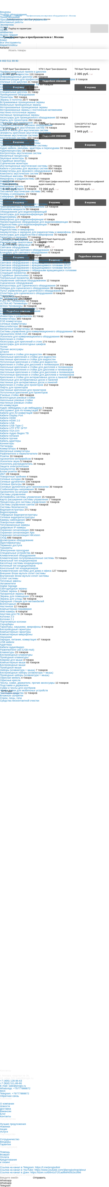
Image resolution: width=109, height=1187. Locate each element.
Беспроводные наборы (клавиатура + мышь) (26, 672)
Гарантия (5, 1144)
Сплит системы (9, 578)
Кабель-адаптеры (10, 441)
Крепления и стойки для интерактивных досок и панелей (34, 377)
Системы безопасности (14, 507)
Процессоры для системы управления (23, 502)
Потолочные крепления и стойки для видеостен (28, 362)
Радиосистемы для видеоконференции (23, 224)
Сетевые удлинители (12, 481)
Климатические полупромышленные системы (27, 558)
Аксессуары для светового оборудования (25, 250)
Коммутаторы (8, 318)
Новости (5, 1106)
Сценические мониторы (14, 163)
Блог (3, 1113)
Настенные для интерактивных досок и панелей (28, 382)
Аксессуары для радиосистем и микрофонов (26, 234)
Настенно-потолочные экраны (18, 112)
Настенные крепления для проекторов (23, 390)
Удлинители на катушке (14, 491)
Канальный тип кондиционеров (18, 560)
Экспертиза (7, 24)
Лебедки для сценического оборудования (25, 288)
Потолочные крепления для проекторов (24, 392)
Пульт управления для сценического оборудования (31, 290)
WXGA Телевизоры (11, 306)
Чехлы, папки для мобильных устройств (24, 690)
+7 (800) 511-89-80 (11, 1083)
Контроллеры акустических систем (20, 153)
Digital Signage (8, 586)
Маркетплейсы (8, 45)
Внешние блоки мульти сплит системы (23, 573)
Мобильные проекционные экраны (20, 104)
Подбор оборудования (13, 14)
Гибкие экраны (8, 591)
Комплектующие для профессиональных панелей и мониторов (38, 79)
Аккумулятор (7, 469)
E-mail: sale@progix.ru (13, 1085)
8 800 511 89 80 (9, 60)
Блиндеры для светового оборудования (24, 252)
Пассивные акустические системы (20, 143)
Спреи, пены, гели (11, 698)
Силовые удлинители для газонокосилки (24, 486)
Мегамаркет (7, 37)
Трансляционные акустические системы (23, 145)
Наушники (6, 637)
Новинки (5, 1126)
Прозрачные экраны (12, 593)
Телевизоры (7, 295)
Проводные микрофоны (14, 239)
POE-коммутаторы (11, 321)
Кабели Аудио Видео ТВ (14, 433)
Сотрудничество (9, 1139)
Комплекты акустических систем (19, 173)
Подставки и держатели (14, 685)
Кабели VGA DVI (9, 430)
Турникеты (6, 547)
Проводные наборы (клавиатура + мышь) (24, 675)
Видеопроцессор (10, 313)
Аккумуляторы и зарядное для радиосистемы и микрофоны (35, 232)
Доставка (5, 1108)
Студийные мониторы (13, 160)
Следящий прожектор (13, 272)
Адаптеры (6, 644)
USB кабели (7, 642)
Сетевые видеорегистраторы (17, 517)
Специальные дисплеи (13, 92)
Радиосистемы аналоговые (16, 242)
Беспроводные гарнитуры (15, 629)
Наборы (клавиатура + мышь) (17, 670)
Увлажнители (8, 583)
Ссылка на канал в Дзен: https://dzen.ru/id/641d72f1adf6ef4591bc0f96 (40, 1172)
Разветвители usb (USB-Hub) (17, 649)
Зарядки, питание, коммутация (18, 639)
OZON (3, 29)
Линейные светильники (14, 255)
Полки (3, 346)
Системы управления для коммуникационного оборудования (36, 331)
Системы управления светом (17, 504)
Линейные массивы (11, 176)
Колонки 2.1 (7, 619)
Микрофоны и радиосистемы (17, 178)
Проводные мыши (10, 667)
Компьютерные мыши (13, 662)
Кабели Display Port (11, 415)
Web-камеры (7, 611)
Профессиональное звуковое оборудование (26, 125)
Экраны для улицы (11, 598)
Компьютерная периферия (16, 609)
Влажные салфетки (11, 695)
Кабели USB (7, 423)
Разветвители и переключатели (18, 453)
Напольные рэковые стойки (16, 400)
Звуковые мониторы (12, 158)
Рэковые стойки (9, 395)
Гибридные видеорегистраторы (18, 514)
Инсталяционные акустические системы (24, 166)
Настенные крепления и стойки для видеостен (28, 359)
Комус (3, 40)
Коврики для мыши (11, 660)
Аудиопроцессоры (11, 150)
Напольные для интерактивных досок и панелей (29, 379)
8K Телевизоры (9, 298)
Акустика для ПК (10, 614)
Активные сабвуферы (13, 199)
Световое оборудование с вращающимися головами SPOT (35, 265)
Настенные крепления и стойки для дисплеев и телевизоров (36, 369)
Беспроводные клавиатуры (16, 654)
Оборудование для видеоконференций (23, 211)
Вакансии (5, 1111)
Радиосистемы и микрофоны (17, 229)
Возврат (5, 1154)
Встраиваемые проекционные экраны (22, 102)
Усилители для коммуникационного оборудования (30, 336)
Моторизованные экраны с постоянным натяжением (31, 110)
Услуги (4, 27)
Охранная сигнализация (14, 530)
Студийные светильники (14, 275)
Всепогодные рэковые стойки (17, 397)
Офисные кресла (10, 680)
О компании (7, 1103)
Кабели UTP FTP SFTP (13, 428)
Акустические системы (13, 138)
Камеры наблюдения (12, 519)
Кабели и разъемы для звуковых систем (24, 168)
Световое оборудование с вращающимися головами (31, 260)
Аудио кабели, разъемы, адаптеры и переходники (29, 148)
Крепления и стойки (12, 339)
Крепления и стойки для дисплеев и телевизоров (29, 364)
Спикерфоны (7, 227)
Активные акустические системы (19, 140)
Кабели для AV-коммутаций (16, 413)
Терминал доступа (11, 545)
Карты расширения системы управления (24, 499)
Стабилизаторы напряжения (17, 489)
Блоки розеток (8, 471)
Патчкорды (6, 446)
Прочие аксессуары (11, 349)
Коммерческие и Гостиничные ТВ (19, 84)
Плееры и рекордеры (12, 194)
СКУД (3, 537)
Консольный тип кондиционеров (19, 568)
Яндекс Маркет (9, 35)
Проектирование (10, 17)
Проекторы (6, 97)
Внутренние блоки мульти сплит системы (24, 575)
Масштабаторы (9, 326)
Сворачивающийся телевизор (18, 308)
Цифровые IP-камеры (13, 527)
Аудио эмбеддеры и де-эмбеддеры (21, 407)
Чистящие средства (12, 693)
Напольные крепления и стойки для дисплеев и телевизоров (36, 367)
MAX (3, 1091)
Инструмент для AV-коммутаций (19, 410)
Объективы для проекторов (16, 122)
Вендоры (5, 12)
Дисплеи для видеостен (14, 74)
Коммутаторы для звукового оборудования (25, 171)
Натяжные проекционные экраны (19, 115)
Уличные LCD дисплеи (13, 81)
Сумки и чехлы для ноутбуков (17, 688)
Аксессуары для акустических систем (22, 127)
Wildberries (6, 32)
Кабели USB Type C (11, 425)
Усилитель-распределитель (16, 463)
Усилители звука (10, 461)
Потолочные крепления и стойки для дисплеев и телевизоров (37, 374)
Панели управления (12, 188)
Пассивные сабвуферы (14, 201)
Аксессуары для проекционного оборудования (28, 117)
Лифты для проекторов (14, 387)
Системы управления (13, 494)
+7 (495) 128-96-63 (11, 1080)
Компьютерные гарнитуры (15, 631)
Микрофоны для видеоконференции (22, 219)
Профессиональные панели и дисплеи (23, 71)
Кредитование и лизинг (8, 1161)
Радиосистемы (8, 183)
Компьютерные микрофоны (16, 634)
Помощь (5, 1152)
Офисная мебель (10, 677)
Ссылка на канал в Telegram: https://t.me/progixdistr (30, 1167)
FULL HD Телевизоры (13, 300)
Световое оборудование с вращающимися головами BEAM (35, 262)
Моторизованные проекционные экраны (24, 107)
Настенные (6, 606)
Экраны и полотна (11, 99)
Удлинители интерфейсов (15, 458)
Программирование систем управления (23, 19)
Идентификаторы (10, 542)
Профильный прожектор (14, 257)
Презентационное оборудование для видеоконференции (34, 222)
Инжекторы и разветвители (16, 316)
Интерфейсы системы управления (20, 497)
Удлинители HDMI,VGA (13, 334)
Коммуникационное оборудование (20, 311)
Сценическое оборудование (16, 283)
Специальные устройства (15, 553)
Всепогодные (8, 603)
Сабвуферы (7, 196)
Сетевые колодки (10, 479)
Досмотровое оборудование (16, 540)
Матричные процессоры (14, 155)
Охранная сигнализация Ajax (17, 532)
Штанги (4, 351)
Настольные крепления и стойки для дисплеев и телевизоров (37, 372)
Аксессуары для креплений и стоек (21, 341)
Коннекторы (7, 443)
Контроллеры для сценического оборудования (27, 285)
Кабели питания (9, 435)
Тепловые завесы (10, 581)
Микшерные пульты (11, 186)
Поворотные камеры (12, 522)
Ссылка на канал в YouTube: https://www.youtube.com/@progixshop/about (43, 1169)
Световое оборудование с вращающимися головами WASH (35, 267)
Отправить (39, 1177)
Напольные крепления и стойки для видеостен (28, 356)
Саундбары (7, 624)
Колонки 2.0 (7, 616)
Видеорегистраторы (12, 509)
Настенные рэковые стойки (16, 402)
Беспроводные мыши (12, 665)
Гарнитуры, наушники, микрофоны (20, 626)
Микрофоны (7, 181)
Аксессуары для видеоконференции (21, 214)
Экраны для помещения (14, 596)
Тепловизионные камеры (15, 525)
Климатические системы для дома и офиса (25, 570)
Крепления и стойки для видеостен (21, 354)
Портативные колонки (13, 621)
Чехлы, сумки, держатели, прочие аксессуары (27, 682)
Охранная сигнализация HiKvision (20, 535)
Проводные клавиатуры (14, 657)
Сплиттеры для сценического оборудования (26, 293)
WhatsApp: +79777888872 (15, 1088)
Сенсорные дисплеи (12, 87)
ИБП (2, 474)
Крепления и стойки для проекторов (21, 385)
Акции (3, 1129)
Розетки (4, 456)
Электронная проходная (14, 550)
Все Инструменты (10, 42)
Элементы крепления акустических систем (25, 132)
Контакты (5, 1116)
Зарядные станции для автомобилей (22, 601)
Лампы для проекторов (14, 120)
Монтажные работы (11, 22)
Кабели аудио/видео (12, 647)
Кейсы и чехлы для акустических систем (24, 130)
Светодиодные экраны (13, 588)
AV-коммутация (9, 405)
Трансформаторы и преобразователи (22, 206)
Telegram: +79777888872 (14, 1093)
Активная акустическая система (19, 135)
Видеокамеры (8, 216)
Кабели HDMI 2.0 (10, 420)
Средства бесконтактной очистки (19, 700)
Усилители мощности (12, 209)
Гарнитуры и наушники (13, 237)
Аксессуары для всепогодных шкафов (23, 344)
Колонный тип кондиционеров (18, 565)
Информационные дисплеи (16, 76)
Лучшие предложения (13, 1124)
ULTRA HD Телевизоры (14, 303)
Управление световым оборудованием (23, 280)
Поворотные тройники (13, 476)
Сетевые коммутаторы (13, 323)
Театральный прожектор (14, 278)
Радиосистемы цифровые (15, 244)
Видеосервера (8, 512)
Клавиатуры (7, 652)
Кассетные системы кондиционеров (21, 563)
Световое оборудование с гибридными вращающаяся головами (38, 270)
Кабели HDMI (8, 418)
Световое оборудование (14, 247)
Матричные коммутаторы (15, 328)
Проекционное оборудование (17, 94)
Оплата (4, 1157)
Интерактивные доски (13, 89)
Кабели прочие (9, 438)
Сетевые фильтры (11, 484)
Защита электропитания (14, 466)
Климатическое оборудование (18, 555)
